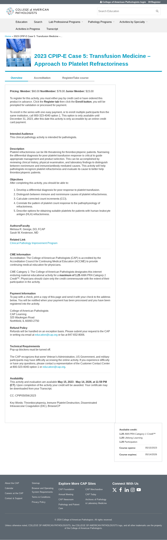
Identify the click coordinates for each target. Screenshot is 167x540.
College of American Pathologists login (124, 2)
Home (8, 36)
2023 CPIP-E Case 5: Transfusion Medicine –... (38, 36)
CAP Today (90, 494)
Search (38, 22)
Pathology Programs (100, 22)
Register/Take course (75, 77)
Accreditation (42, 77)
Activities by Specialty (132, 22)
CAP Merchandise (94, 489)
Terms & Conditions (41, 497)
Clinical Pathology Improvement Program (33, 243)
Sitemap (36, 483)
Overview (16, 77)
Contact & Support (13, 498)
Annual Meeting (66, 494)
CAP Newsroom (66, 499)
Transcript (52, 29)
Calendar (9, 488)
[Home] (28, 11)
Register (155, 2)
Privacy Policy (39, 502)
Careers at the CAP (14, 493)
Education (21, 22)
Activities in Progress (28, 29)
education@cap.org (46, 334)
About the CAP (12, 483)
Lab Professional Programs (64, 22)
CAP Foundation (66, 489)
